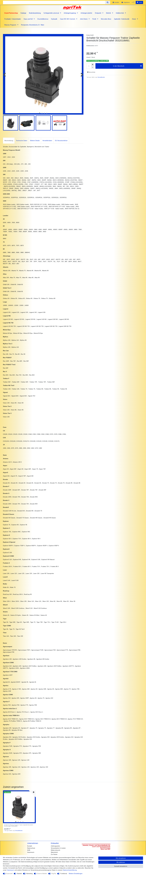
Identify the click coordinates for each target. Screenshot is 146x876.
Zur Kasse (54, 854)
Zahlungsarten (55, 846)
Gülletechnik (120, 13)
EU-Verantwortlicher (61, 140)
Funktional (63, 873)
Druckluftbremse (42, 19)
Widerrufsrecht (55, 850)
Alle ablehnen (120, 862)
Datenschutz (31, 848)
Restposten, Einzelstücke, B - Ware (32, 25)
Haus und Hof (28, 19)
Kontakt (29, 846)
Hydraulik (54, 19)
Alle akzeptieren (121, 858)
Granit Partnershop (11, 13)
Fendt (94, 19)
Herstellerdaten (47, 140)
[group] (19, 806)
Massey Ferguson (10, 25)
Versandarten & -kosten (58, 848)
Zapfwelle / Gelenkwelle (121, 19)
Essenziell (9, 873)
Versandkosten (101, 77)
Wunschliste (91, 72)
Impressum (30, 852)
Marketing (29, 873)
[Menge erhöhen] (92, 64)
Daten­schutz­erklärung (70, 870)
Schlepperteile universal (51, 13)
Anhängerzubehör (86, 13)
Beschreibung (8, 140)
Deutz (134, 19)
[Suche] (107, 2)
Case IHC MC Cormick (68, 19)
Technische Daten (21, 140)
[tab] (9, 140)
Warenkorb (54, 852)
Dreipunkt (98, 13)
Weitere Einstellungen (75, 873)
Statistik (19, 873)
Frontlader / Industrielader (12, 19)
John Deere (84, 19)
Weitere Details (35, 140)
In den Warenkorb (118, 66)
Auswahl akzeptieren (120, 866)
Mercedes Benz (106, 19)
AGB (28, 850)
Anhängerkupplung (70, 13)
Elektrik (108, 13)
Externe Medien (42, 873)
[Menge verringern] (92, 67)
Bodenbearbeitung (35, 13)
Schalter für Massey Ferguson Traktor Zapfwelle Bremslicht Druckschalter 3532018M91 (18, 825)
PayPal (54, 873)
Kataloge (23, 13)
